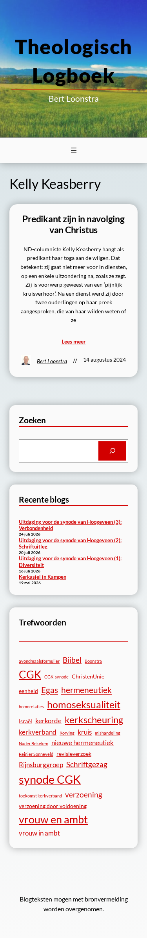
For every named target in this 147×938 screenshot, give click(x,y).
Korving (67, 732)
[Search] (112, 451)
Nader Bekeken (33, 743)
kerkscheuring (94, 719)
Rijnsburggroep (41, 765)
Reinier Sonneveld (36, 754)
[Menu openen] (73, 150)
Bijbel (72, 659)
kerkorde (48, 721)
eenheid (28, 691)
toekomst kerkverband (40, 795)
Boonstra (93, 661)
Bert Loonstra (52, 361)
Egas (49, 690)
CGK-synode (56, 676)
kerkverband (37, 732)
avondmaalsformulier (39, 661)
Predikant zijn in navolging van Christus (73, 224)
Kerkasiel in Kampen (42, 577)
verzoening (83, 794)
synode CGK (50, 779)
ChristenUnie (88, 676)
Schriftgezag (86, 764)
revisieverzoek (73, 753)
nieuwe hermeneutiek (82, 743)
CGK (30, 674)
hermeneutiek (86, 690)
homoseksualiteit (83, 704)
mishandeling (107, 732)
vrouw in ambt (39, 833)
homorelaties (31, 706)
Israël (25, 721)
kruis (85, 732)
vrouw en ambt (53, 819)
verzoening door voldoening (53, 806)
